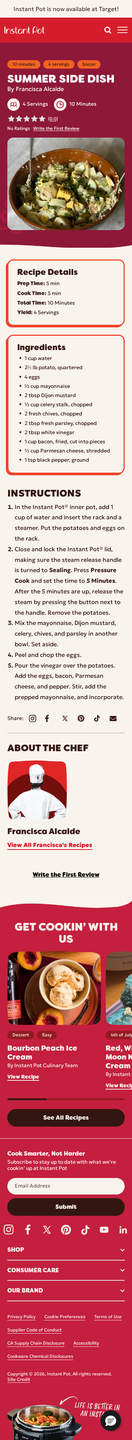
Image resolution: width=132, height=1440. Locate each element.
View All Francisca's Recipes (49, 845)
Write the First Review (56, 129)
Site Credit (18, 1380)
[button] (107, 30)
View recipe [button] (23, 1077)
